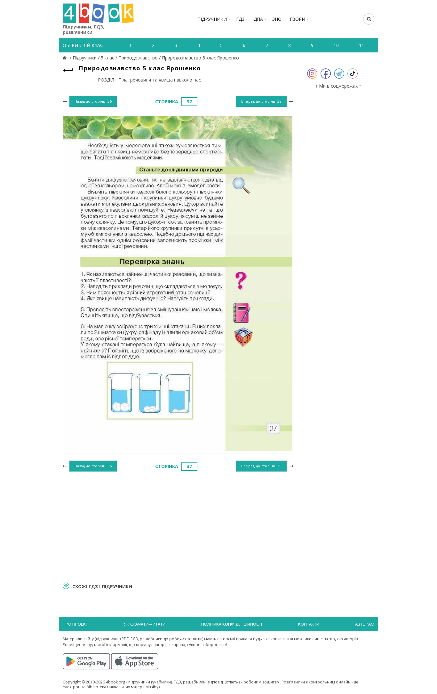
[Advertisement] (178, 526)
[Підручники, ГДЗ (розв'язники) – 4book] (65, 58)
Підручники (212, 19)
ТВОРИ (297, 19)
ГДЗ (240, 19)
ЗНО (277, 19)
